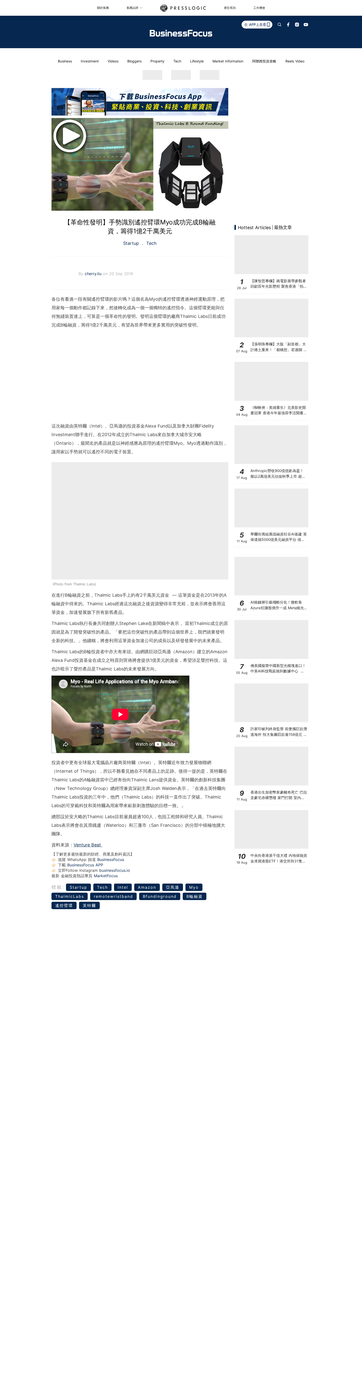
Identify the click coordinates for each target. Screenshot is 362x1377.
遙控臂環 (64, 905)
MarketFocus (106, 875)
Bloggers (134, 61)
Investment (90, 61)
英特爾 (89, 905)
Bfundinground (160, 896)
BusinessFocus (110, 859)
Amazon (147, 887)
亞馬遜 (172, 887)
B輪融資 (194, 896)
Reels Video (294, 61)
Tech (177, 61)
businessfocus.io (114, 870)
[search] (279, 24)
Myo (194, 887)
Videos (113, 61)
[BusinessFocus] (181, 33)
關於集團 (103, 8)
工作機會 (259, 8)
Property (157, 61)
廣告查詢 (230, 8)
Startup (131, 243)
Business (65, 61)
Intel (123, 887)
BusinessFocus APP (85, 864)
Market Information (228, 61)
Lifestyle (197, 61)
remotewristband (113, 896)
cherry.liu (94, 273)
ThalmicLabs (69, 896)
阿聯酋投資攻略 (264, 61)
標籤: (58, 887)
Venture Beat (88, 844)
